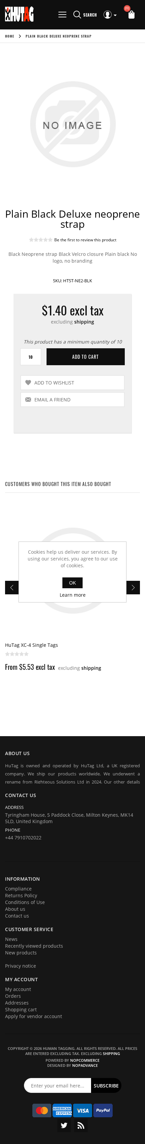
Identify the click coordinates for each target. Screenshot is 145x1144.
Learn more (73, 595)
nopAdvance (85, 1065)
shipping (84, 321)
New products (21, 952)
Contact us (17, 915)
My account (18, 989)
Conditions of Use (25, 902)
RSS (81, 1125)
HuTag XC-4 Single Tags (31, 645)
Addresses (17, 1002)
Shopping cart (21, 1009)
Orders (13, 996)
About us (15, 909)
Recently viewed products (34, 946)
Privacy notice (20, 966)
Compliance (18, 888)
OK (72, 583)
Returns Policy (21, 895)
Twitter (64, 1125)
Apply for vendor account (33, 1016)
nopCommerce (84, 1060)
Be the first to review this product (85, 240)
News (11, 939)
